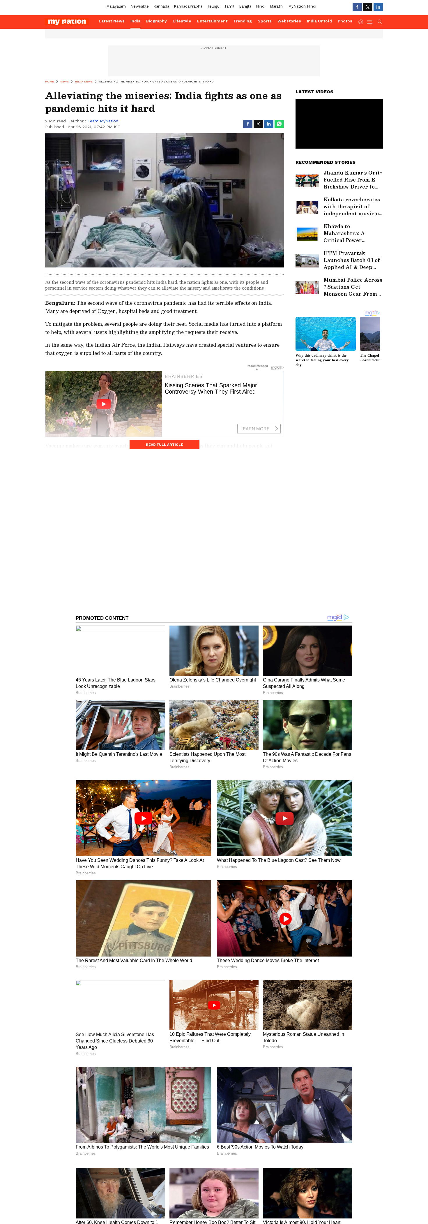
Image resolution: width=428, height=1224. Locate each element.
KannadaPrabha (188, 6)
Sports (265, 21)
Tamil (229, 6)
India (135, 21)
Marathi (277, 6)
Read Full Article (164, 445)
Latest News (112, 21)
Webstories (289, 21)
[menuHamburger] (370, 22)
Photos (345, 21)
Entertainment (212, 21)
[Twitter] (367, 7)
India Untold (319, 21)
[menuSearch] (380, 22)
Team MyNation (103, 121)
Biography (156, 21)
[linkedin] (378, 7)
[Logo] (70, 22)
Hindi (260, 6)
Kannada (161, 6)
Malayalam (116, 6)
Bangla (245, 6)
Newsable (139, 6)
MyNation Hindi (302, 6)
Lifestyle (182, 21)
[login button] (362, 22)
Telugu (213, 6)
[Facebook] (357, 7)
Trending (242, 21)
